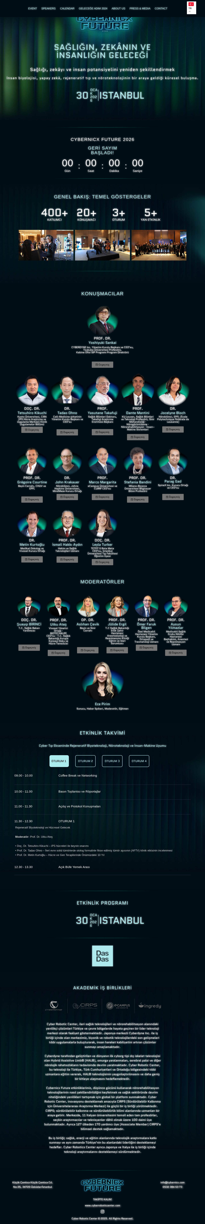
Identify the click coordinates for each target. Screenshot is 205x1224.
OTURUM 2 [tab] (85, 761)
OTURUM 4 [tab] (139, 761)
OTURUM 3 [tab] (112, 761)
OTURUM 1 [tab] (58, 761)
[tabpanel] (102, 827)
